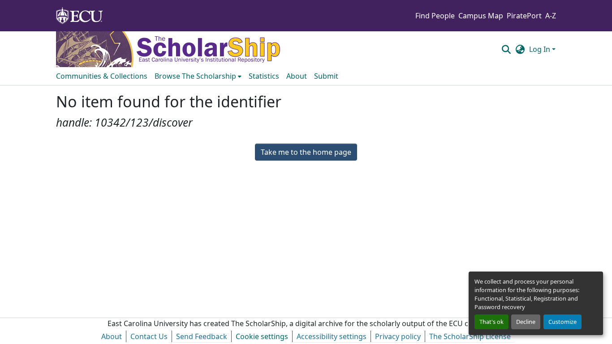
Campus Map (480, 16)
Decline (525, 322)
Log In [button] (540, 49)
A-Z (550, 16)
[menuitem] (198, 76)
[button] (506, 49)
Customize (562, 322)
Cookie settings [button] (262, 336)
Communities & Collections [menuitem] (101, 76)
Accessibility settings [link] (331, 336)
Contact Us (149, 336)
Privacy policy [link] (398, 336)
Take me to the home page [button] (306, 152)
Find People (435, 16)
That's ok (491, 322)
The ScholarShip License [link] (470, 336)
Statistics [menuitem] (264, 76)
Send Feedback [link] (201, 336)
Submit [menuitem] (326, 76)
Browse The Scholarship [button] (195, 76)
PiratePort (524, 16)
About (111, 336)
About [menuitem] (296, 76)
